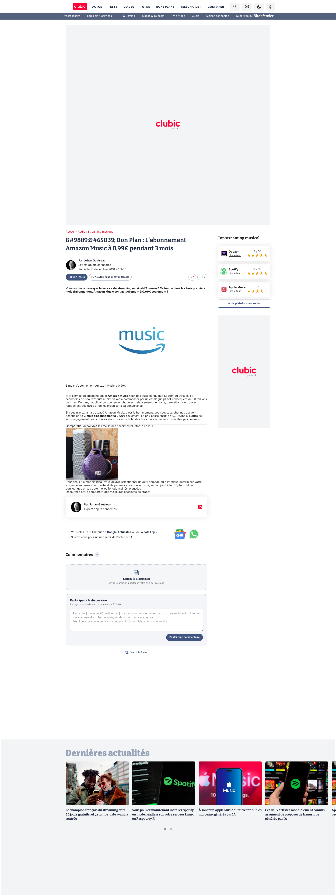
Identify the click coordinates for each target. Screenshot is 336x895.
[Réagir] (192, 277)
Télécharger (190, 6)
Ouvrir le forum (139, 652)
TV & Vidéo (178, 16)
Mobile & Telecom (153, 16)
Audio (195, 16)
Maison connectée (217, 16)
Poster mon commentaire (184, 637)
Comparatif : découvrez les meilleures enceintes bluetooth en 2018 (110, 426)
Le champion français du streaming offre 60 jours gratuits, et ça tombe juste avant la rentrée (97, 814)
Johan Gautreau (95, 260)
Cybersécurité (71, 16)
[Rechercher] (235, 6)
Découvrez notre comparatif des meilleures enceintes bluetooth (108, 492)
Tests (112, 6)
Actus (97, 6)
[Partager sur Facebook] (327, 864)
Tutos (145, 6)
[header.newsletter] (247, 6)
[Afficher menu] (65, 7)
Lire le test (235, 255)
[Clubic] (80, 7)
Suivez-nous (76, 277)
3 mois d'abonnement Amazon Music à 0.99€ (96, 385)
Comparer (216, 6)
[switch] (259, 7)
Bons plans (165, 6)
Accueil (70, 231)
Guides (129, 6)
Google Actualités (119, 532)
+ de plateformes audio (244, 303)
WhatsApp (148, 532)
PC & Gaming (127, 16)
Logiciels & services (99, 16)
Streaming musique (100, 231)
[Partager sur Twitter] (327, 876)
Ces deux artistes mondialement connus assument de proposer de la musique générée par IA (295, 814)
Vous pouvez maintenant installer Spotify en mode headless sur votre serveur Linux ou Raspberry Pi (163, 814)
